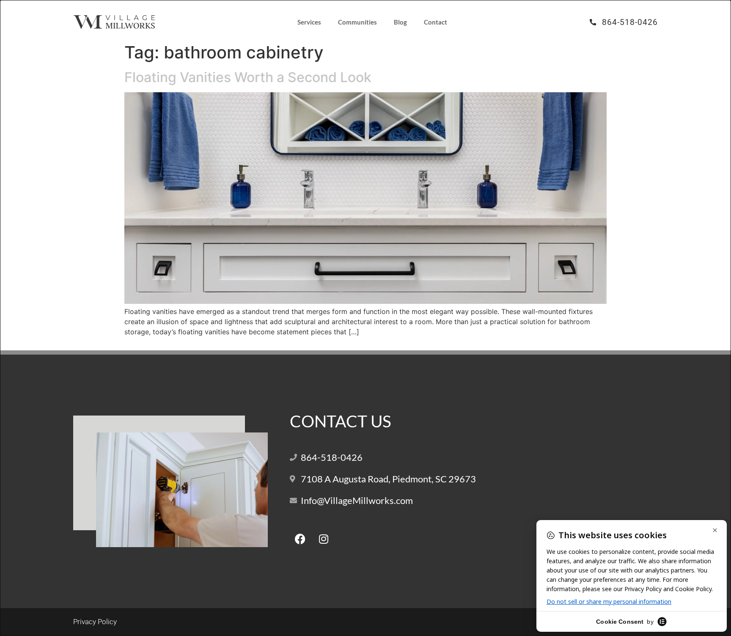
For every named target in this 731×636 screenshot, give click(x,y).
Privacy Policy (95, 621)
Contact (435, 22)
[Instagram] (323, 538)
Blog (400, 22)
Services (309, 22)
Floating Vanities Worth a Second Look (247, 77)
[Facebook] (300, 538)
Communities (357, 22)
